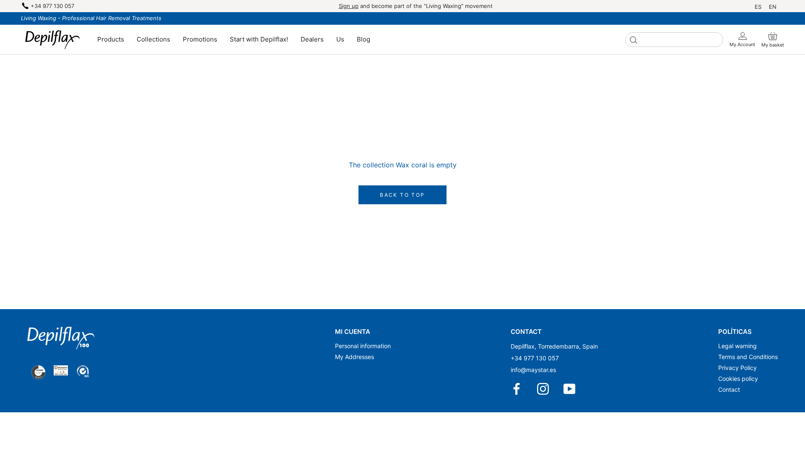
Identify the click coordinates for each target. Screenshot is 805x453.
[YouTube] (570, 389)
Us (340, 39)
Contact (729, 389)
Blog (363, 39)
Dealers (312, 39)
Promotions (200, 39)
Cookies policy (738, 378)
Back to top (402, 195)
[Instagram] (543, 389)
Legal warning (737, 345)
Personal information (363, 345)
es (758, 6)
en (772, 6)
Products (110, 39)
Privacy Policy (737, 367)
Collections (153, 39)
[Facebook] (517, 389)
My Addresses (354, 356)
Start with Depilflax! (259, 39)
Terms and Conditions (748, 356)
